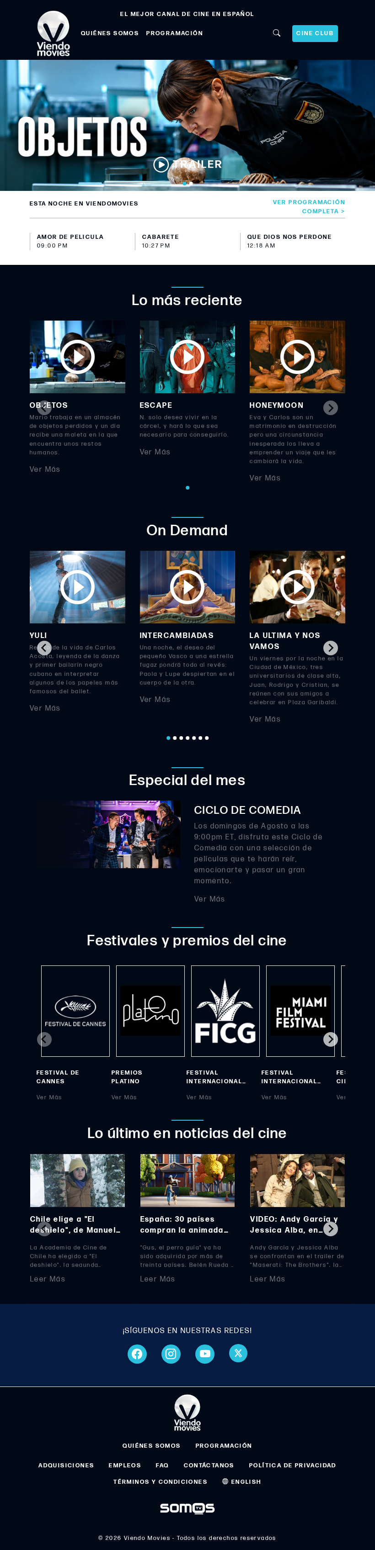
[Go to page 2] (175, 738)
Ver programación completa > (309, 207)
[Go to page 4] (187, 738)
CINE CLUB (315, 33)
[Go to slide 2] (191, 183)
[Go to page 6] (200, 738)
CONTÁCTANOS (209, 1465)
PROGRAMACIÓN (174, 33)
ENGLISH (246, 1482)
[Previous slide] (44, 408)
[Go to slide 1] (184, 183)
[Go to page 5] (194, 738)
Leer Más (47, 1279)
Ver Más (45, 469)
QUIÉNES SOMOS (110, 33)
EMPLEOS (125, 1465)
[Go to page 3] (181, 738)
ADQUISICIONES (66, 1465)
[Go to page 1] (187, 488)
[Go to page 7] (207, 738)
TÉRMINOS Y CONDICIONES (160, 1482)
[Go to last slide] (44, 648)
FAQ (162, 1465)
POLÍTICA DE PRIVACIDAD (293, 1465)
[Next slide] (330, 408)
